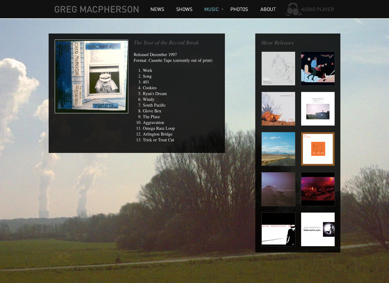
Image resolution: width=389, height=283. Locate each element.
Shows (184, 9)
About (267, 9)
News (157, 9)
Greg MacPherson (96, 9)
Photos (240, 9)
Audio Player (310, 9)
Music (211, 9)
